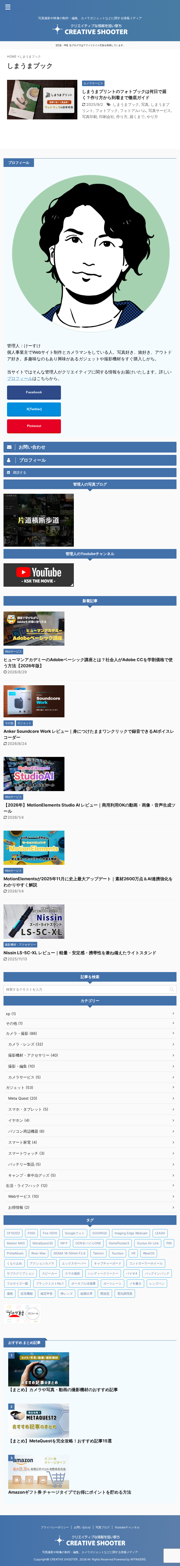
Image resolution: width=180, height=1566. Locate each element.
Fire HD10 (50, 1233)
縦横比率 (86, 1293)
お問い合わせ (82, 1527)
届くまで (137, 116)
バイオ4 (131, 1273)
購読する (19, 472)
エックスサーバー (74, 1263)
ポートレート (112, 1283)
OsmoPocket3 (119, 1243)
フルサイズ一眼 (17, 1283)
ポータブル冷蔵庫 (83, 1283)
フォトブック (106, 110)
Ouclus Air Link (148, 1243)
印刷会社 (106, 116)
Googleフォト (75, 1233)
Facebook (34, 392)
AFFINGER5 (138, 1559)
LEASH (160, 1233)
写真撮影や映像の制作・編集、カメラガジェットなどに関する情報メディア (90, 1552)
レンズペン (157, 1283)
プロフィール (19, 378)
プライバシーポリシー (55, 1527)
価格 (10, 1293)
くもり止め (14, 1263)
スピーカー (49, 1273)
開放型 (104, 1293)
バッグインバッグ (157, 1273)
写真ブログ (103, 1527)
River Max (38, 1253)
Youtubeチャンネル (127, 1527)
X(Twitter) (34, 409)
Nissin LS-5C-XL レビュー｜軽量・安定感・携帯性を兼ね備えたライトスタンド (80, 952)
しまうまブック (126, 104)
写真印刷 (89, 116)
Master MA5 (16, 1243)
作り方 (122, 116)
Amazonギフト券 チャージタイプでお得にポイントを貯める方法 (69, 1492)
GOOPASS (99, 1233)
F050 (31, 1233)
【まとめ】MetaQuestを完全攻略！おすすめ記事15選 (60, 1440)
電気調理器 (124, 1293)
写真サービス (159, 110)
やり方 (152, 116)
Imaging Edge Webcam (131, 1233)
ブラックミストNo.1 (50, 1283)
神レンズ (66, 1293)
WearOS (148, 1253)
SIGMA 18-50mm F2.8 (69, 1253)
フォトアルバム (133, 110)
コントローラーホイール (146, 1263)
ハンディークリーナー (103, 1273)
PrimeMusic (15, 1253)
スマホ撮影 (72, 1273)
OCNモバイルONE (88, 1243)
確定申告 (47, 1293)
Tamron (98, 1253)
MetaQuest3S (43, 1243)
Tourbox (118, 1253)
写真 (145, 104)
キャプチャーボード (107, 1263)
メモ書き (135, 1283)
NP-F (64, 1243)
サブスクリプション (20, 1273)
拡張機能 (27, 1293)
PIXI (169, 1243)
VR (133, 1253)
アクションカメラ (42, 1263)
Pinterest (34, 426)
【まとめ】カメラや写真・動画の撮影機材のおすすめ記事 (63, 1389)
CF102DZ (13, 1233)
